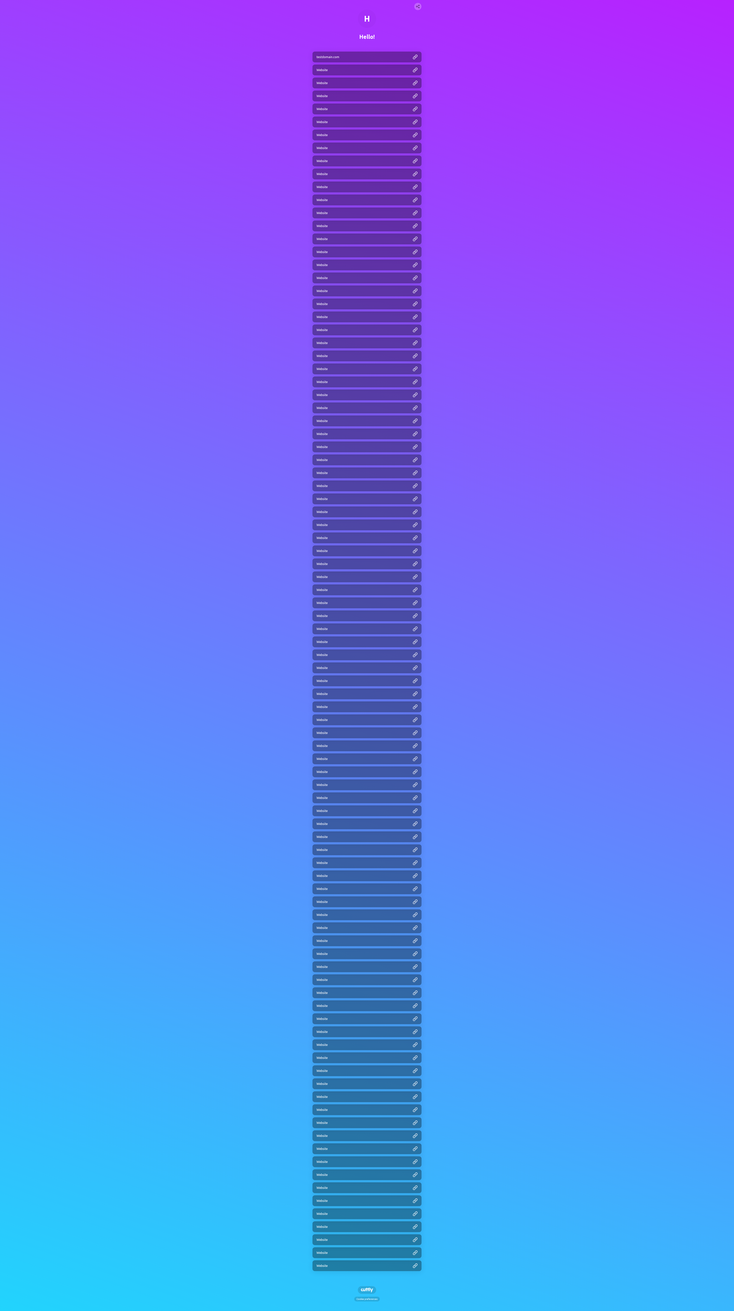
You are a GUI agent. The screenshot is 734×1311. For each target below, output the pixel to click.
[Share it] (417, 6)
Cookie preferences (367, 1299)
